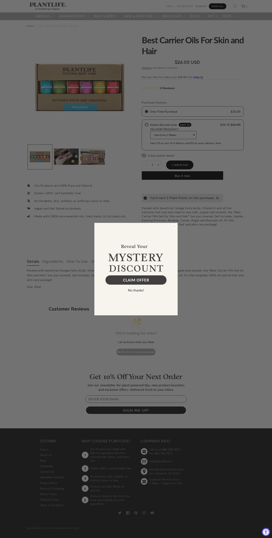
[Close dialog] (174, 226)
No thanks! (136, 290)
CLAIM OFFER (136, 280)
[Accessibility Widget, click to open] (266, 532)
